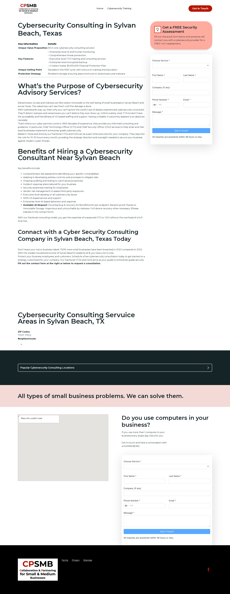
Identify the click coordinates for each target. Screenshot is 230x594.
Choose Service (160, 60)
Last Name (189, 75)
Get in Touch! (181, 130)
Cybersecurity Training (119, 8)
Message (157, 112)
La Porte (27, 344)
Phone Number (160, 99)
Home (99, 8)
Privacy (76, 560)
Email (186, 99)
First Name (158, 75)
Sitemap (87, 560)
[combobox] (181, 65)
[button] (154, 104)
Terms (64, 560)
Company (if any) (161, 87)
